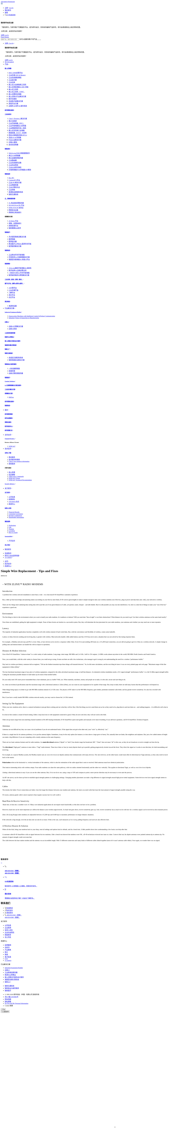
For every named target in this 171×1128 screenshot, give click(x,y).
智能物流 (7, 250)
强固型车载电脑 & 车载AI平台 (19, 259)
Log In (11, 8)
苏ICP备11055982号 (11, 997)
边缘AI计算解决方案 (16, 326)
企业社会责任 (9, 932)
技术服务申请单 (14, 459)
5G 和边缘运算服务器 (16, 203)
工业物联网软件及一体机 (17, 128)
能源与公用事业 (9, 337)
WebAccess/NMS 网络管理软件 (19, 153)
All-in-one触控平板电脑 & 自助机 (20, 268)
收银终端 (12, 371)
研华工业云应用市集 (12, 555)
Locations (12, 531)
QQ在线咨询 (11, 15)
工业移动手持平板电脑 (17, 255)
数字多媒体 (13, 99)
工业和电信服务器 (10, 333)
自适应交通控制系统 (16, 357)
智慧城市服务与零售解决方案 (19, 275)
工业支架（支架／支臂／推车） (14, 279)
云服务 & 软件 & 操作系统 (18, 106)
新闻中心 (12, 504)
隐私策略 (8, 1001)
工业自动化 (8, 114)
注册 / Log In (9, 43)
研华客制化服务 (9, 110)
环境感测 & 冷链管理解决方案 (19, 257)
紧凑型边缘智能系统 (16, 192)
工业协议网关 (13, 165)
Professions (12, 525)
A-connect (8, 960)
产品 (6, 64)
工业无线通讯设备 (15, 162)
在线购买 (8, 553)
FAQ (6, 959)
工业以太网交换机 (15, 167)
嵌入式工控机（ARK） (17, 92)
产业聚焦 (8, 950)
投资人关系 (8, 508)
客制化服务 (8, 422)
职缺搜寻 (8, 935)
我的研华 (8, 10)
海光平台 (12, 295)
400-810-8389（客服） (12, 917)
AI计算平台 (13, 288)
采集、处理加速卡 (15, 223)
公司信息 (12, 497)
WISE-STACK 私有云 (16, 207)
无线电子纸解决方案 (16, 101)
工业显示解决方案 (10, 389)
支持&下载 (8, 453)
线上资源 (12, 472)
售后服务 (12, 457)
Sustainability (8, 536)
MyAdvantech (9, 62)
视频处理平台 (13, 225)
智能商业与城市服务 (10, 364)
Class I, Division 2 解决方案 (18, 118)
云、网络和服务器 (10, 198)
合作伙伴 (8, 435)
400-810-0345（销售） (14, 915)
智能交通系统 (13, 194)
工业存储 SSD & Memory (17, 75)
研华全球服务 (8, 418)
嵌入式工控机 (13, 89)
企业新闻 (8, 928)
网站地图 (8, 999)
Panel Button (5, 37)
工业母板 (12, 189)
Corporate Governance (16, 514)
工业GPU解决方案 (15, 182)
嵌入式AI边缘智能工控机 (17, 84)
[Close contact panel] (1, 863)
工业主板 (12, 82)
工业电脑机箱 (13, 185)
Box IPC (11, 178)
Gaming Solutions (10, 381)
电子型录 (8, 957)
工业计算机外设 (14, 187)
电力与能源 (13, 121)
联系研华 (8, 549)
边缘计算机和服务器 (16, 373)
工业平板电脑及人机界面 (17, 125)
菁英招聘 (7, 521)
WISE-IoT (12, 446)
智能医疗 (7, 232)
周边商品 (7, 301)
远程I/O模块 (13, 142)
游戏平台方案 (13, 103)
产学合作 (12, 541)
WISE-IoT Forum (14, 478)
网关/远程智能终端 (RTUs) (18, 135)
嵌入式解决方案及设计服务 (12, 341)
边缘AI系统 (13, 329)
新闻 (6, 954)
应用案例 (8, 945)
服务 (6, 410)
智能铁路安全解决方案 (17, 360)
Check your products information (19, 461)
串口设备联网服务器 (16, 158)
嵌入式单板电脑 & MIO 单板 (18, 87)
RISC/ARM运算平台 (16, 73)
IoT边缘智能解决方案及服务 (13, 385)
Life (10, 527)
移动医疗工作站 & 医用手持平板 (20, 244)
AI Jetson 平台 (13, 221)
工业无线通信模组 (15, 77)
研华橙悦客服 (8, 414)
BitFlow (11, 397)
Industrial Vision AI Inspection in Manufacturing (24, 318)
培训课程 (12, 474)
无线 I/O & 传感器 (15, 137)
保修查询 (12, 463)
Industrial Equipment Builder (13, 312)
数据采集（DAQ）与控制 (18, 133)
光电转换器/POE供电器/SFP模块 (20, 170)
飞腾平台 (12, 292)
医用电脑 (12, 239)
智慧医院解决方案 (15, 246)
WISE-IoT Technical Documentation (20, 480)
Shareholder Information (16, 517)
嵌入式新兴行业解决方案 (17, 96)
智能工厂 (7, 349)
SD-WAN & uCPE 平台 (16, 205)
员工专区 (7, 545)
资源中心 (8, 566)
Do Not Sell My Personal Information (16, 1003)
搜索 (6, 12)
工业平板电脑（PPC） (16, 123)
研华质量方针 (8, 430)
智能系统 (7, 174)
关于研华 (8, 488)
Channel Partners (10, 438)
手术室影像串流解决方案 (17, 237)
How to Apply (13, 532)
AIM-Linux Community (16, 476)
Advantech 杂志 (14, 501)
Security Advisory (10, 484)
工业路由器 (13, 160)
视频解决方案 (8, 393)
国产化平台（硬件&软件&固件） (14, 283)
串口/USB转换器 (14, 155)
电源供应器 (13, 306)
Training (11, 529)
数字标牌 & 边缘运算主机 (18, 270)
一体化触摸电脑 (14, 368)
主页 (6, 561)
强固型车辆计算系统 (10, 345)
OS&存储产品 (13, 290)
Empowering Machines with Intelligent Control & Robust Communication (32, 316)
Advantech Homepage (8, 1)
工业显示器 (13, 80)
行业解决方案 (9, 308)
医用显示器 (13, 241)
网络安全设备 (13, 210)
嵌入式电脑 (8, 68)
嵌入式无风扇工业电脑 (17, 130)
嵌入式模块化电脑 (15, 94)
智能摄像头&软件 (15, 228)
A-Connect (8, 557)
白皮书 (7, 947)
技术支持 (8, 448)
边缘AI (7, 322)
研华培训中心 (8, 426)
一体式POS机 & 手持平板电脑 (19, 273)
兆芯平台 (12, 297)
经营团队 (12, 499)
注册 (6, 8)
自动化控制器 (13, 144)
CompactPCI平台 (14, 180)
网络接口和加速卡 (15, 212)
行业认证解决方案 (15, 140)
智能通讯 (7, 149)
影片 (6, 952)
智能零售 (7, 263)
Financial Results (14, 512)
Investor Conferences (15, 515)
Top (4, 1009)
